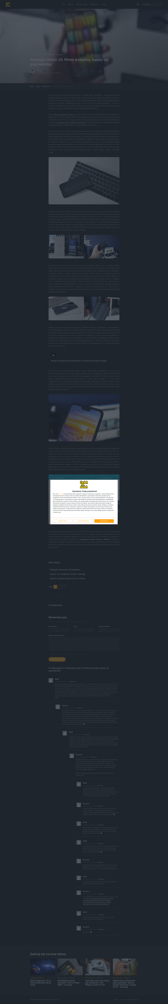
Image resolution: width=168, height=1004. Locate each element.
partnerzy (60, 493)
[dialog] (84, 502)
